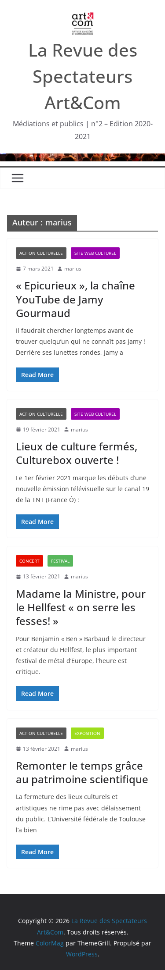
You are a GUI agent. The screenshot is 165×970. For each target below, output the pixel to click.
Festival (60, 561)
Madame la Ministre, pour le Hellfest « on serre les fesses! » (81, 607)
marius (72, 268)
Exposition (87, 733)
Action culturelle (41, 253)
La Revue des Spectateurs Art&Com (82, 76)
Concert (29, 561)
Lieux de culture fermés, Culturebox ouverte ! (76, 453)
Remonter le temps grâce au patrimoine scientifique (82, 772)
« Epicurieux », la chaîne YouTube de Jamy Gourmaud (75, 299)
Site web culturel (95, 253)
